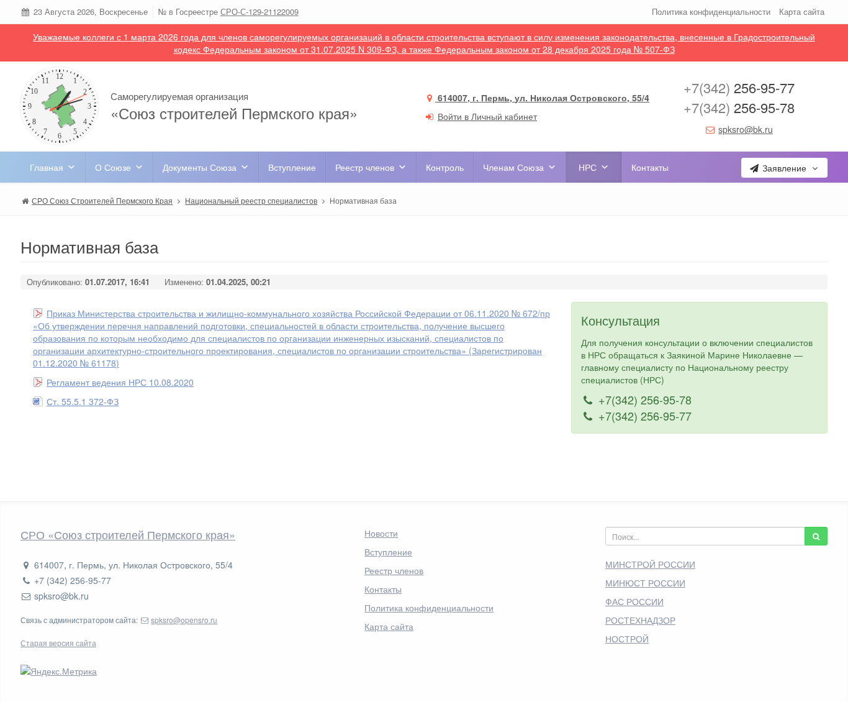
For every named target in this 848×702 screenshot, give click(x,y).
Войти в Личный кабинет (487, 116)
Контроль (445, 167)
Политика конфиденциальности (711, 11)
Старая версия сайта (58, 642)
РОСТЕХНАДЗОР (640, 620)
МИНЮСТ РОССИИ (645, 583)
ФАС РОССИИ (634, 601)
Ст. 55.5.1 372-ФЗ (83, 401)
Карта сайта (801, 11)
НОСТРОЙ (627, 638)
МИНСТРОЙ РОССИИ (650, 564)
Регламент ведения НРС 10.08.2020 (120, 382)
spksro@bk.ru (745, 129)
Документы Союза (200, 167)
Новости (381, 533)
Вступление (292, 167)
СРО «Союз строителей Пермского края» (127, 534)
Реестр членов (364, 167)
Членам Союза (513, 167)
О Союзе (113, 167)
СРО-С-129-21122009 (259, 11)
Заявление (784, 168)
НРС (588, 167)
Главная (46, 167)
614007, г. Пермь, (542, 97)
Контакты (650, 167)
